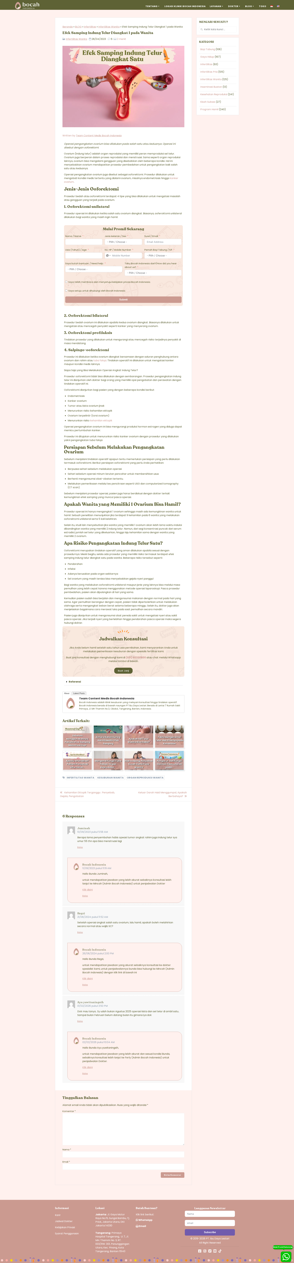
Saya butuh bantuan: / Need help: (84, 263)
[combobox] (108, 255)
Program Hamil (209, 109)
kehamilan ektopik (101, 420)
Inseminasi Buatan (211, 87)
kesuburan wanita (110, 777)
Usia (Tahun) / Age (76, 249)
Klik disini (87, 889)
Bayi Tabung (207, 49)
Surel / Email (151, 236)
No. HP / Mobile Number (118, 249)
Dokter (233, 6)
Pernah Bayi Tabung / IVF (158, 249)
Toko (262, 6)
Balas (80, 847)
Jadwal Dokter (64, 1221)
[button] (123, 681)
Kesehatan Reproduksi (213, 94)
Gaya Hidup (207, 57)
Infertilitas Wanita (109, 27)
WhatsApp (145, 1220)
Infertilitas (90, 27)
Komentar (69, 1111)
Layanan (215, 6)
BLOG (78, 27)
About (66, 693)
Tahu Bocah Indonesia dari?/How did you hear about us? (151, 265)
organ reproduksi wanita (145, 777)
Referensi (75, 681)
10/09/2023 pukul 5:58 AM (92, 832)
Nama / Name (73, 236)
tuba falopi (99, 360)
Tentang (151, 6)
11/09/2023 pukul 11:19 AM (96, 868)
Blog (248, 6)
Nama (66, 1149)
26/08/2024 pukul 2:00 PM (98, 953)
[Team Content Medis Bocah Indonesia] (70, 708)
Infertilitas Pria (209, 72)
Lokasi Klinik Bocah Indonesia (185, 6)
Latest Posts (79, 693)
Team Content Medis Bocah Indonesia (99, 135)
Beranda (67, 27)
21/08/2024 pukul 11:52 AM (92, 917)
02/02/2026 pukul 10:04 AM (98, 1042)
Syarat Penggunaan (67, 1233)
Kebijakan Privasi (65, 1227)
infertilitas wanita (80, 777)
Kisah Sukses (207, 102)
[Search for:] (217, 29)
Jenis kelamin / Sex (115, 236)
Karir (58, 1215)
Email (66, 1161)
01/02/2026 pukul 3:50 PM (92, 1006)
